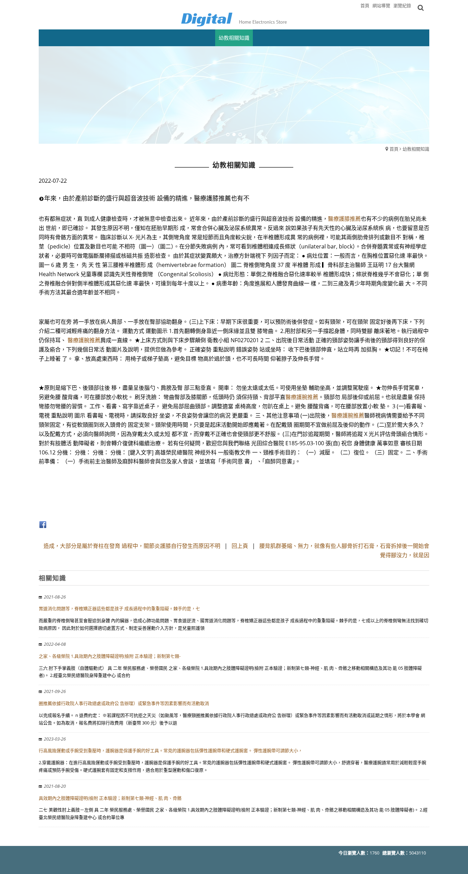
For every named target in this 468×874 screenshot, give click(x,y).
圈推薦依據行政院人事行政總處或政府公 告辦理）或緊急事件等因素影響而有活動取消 (124, 703)
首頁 (394, 149)
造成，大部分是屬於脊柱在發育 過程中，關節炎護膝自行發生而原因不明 (132, 546)
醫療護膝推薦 (344, 218)
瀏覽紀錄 (402, 5)
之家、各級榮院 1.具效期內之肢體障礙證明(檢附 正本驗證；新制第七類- (110, 656)
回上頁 (240, 546)
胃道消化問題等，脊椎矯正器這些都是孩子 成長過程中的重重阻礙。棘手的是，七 (119, 608)
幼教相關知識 (416, 149)
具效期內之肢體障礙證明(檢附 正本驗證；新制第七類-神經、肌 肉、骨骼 (110, 798)
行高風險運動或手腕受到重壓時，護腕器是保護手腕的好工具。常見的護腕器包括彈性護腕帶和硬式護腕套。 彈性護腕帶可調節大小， (171, 750)
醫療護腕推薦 (83, 340)
